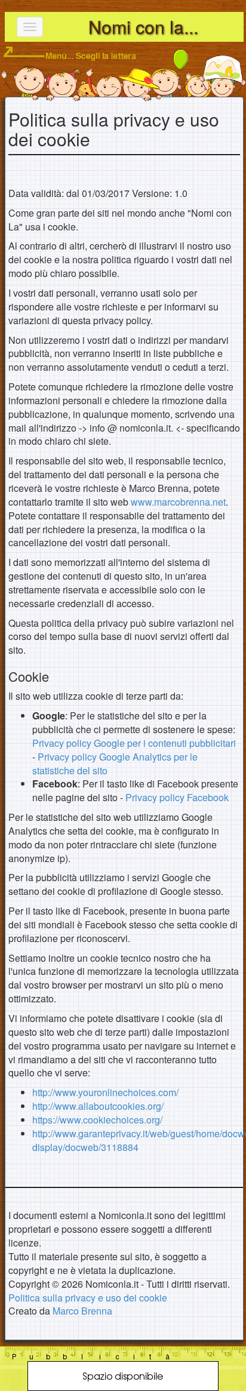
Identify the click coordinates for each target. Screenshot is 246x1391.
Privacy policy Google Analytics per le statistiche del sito (115, 763)
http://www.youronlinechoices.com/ (105, 1092)
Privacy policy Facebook (177, 797)
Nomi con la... (143, 26)
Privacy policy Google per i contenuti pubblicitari (134, 743)
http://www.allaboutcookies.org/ (98, 1106)
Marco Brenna (82, 1311)
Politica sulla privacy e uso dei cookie (87, 1297)
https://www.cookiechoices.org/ (97, 1120)
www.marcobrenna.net (178, 502)
